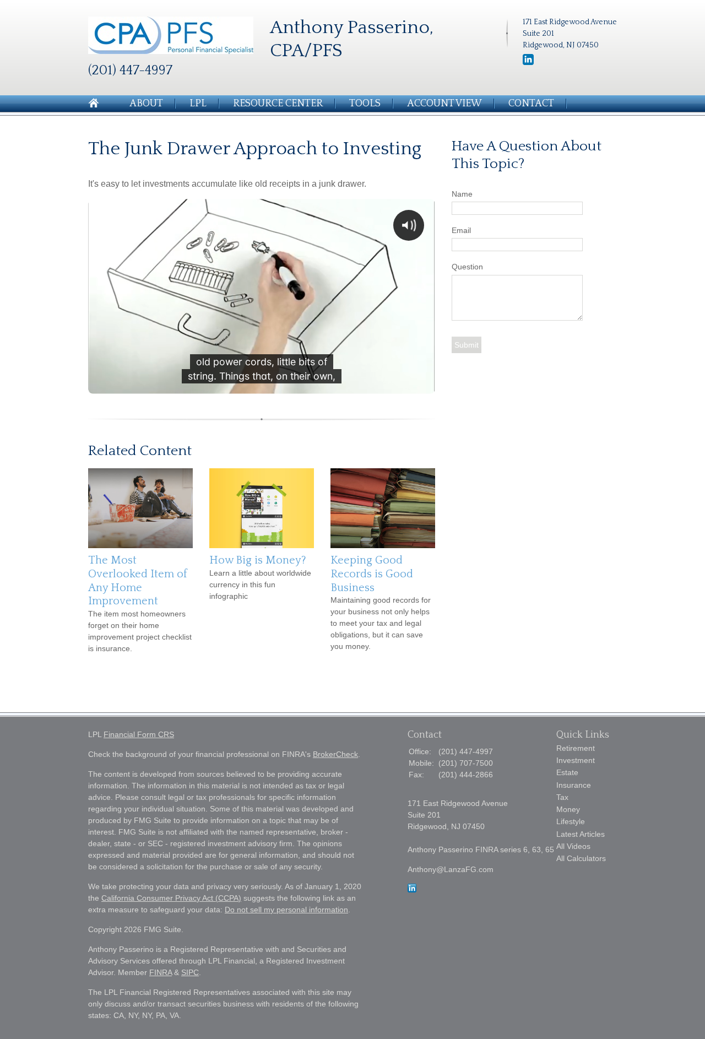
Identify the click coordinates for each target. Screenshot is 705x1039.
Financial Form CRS (139, 734)
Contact (531, 103)
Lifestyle (570, 821)
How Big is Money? (257, 560)
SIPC (190, 972)
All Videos (573, 846)
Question (467, 266)
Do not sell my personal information (286, 909)
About (146, 103)
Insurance (573, 785)
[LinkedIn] (528, 62)
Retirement (575, 748)
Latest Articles (580, 834)
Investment (575, 760)
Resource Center (278, 103)
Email (461, 230)
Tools (365, 103)
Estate (567, 772)
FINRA (160, 972)
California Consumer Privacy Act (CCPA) (171, 898)
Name (462, 194)
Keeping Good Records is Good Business (371, 573)
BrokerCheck (335, 754)
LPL (198, 103)
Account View (444, 103)
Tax (562, 797)
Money (568, 809)
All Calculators (581, 858)
